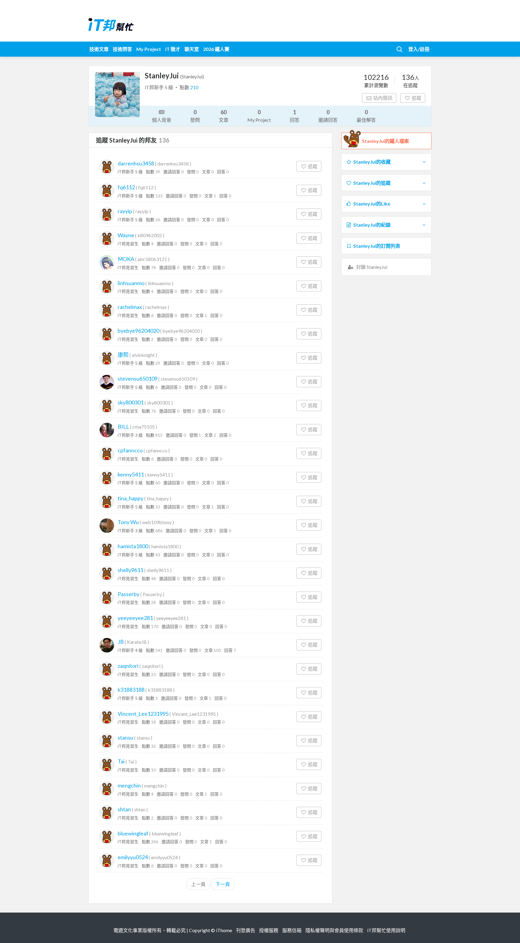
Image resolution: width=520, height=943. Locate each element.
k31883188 (131, 689)
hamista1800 (133, 546)
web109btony (157, 522)
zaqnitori (128, 665)
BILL (123, 426)
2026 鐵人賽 (216, 49)
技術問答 (122, 49)
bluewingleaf (133, 833)
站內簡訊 (382, 98)
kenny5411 (131, 474)
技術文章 (99, 49)
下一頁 (222, 884)
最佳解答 (366, 116)
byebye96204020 (138, 330)
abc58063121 (152, 259)
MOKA (126, 259)
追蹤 (416, 98)
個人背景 (161, 120)
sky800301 (131, 402)
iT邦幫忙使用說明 (386, 930)
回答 (294, 116)
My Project (148, 49)
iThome (224, 930)
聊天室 (191, 49)
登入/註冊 (418, 49)
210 (194, 87)
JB (121, 641)
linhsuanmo (131, 283)
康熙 (123, 354)
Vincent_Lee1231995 (143, 713)
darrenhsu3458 (136, 163)
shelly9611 (130, 570)
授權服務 (268, 930)
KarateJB (137, 642)
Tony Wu (128, 522)
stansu (125, 737)
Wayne (126, 235)
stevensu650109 (137, 378)
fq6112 (126, 187)
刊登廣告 (245, 930)
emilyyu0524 (133, 857)
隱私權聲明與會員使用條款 (334, 930)
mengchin (129, 785)
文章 (223, 116)
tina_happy (130, 498)
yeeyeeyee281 (135, 618)
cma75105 (143, 426)
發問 (195, 116)
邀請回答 (328, 116)
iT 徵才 (172, 49)
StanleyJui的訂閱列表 (376, 246)
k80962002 (150, 235)
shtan (124, 809)
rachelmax (130, 306)
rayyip (125, 211)
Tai (121, 761)
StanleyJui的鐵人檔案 (385, 141)
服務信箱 (292, 930)
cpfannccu (130, 450)
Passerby (128, 594)
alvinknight (143, 355)
